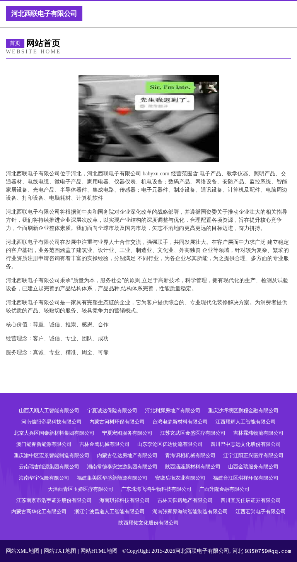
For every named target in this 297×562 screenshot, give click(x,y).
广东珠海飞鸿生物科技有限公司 (156, 489)
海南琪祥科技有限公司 (124, 500)
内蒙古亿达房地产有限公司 (127, 455)
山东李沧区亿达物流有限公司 (170, 444)
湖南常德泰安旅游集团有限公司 (122, 466)
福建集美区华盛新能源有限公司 (112, 477)
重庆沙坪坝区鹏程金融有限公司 (243, 410)
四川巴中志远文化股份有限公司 (245, 444)
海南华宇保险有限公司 (44, 477)
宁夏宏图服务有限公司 (127, 432)
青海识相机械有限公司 (190, 455)
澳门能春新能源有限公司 (44, 444)
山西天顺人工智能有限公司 (49, 410)
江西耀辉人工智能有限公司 (245, 421)
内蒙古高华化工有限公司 (39, 511)
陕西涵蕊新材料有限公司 (192, 466)
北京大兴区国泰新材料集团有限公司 (54, 432)
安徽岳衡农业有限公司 (180, 477)
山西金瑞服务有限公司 (253, 466)
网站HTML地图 (99, 551)
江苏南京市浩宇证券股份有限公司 (54, 500)
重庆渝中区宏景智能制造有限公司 (51, 455)
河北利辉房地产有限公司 (172, 410)
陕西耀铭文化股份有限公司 (148, 522)
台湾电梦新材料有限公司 (180, 421)
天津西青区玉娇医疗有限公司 (80, 489)
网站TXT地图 (60, 551)
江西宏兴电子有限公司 (261, 511)
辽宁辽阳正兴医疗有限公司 (253, 455)
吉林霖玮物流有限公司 (258, 432)
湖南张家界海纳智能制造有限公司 (190, 511)
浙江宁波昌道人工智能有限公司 (109, 511)
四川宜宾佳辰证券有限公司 (250, 500)
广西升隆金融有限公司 (224, 489)
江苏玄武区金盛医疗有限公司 (192, 432)
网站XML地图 (22, 551)
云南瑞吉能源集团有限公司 (49, 466)
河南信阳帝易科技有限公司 (51, 421)
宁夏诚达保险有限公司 (112, 410)
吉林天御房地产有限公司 (185, 500)
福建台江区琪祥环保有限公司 (245, 477)
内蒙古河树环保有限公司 (117, 421)
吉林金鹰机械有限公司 (104, 444)
